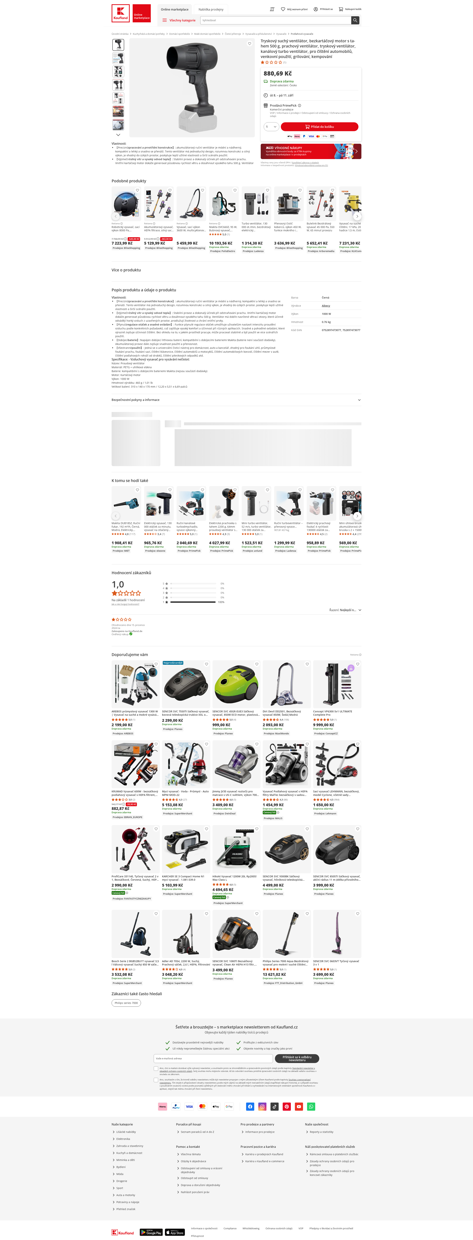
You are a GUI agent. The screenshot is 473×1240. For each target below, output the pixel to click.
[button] (193, 583)
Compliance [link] (230, 1228)
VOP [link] (301, 1228)
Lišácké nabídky (126, 1132)
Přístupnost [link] (197, 1236)
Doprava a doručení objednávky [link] (200, 1185)
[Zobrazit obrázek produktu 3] (118, 71)
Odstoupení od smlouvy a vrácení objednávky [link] (201, 1170)
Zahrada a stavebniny (129, 1146)
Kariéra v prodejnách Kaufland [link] (264, 1154)
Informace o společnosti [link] (204, 1228)
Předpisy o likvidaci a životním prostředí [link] (331, 1228)
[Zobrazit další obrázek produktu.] (118, 134)
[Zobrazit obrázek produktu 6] (118, 111)
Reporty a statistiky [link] (321, 1132)
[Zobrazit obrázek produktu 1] (118, 45)
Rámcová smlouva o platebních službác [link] (334, 1154)
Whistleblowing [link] (251, 1228)
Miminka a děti (125, 1160)
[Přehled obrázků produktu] (118, 87)
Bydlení (121, 1167)
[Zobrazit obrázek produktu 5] (118, 98)
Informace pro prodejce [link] (260, 1132)
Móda (119, 1174)
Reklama (116, 223)
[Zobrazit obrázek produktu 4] (118, 85)
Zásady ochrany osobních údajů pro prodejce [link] (332, 1163)
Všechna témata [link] (191, 1154)
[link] (211, 9)
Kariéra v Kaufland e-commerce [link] (264, 1161)
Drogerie (121, 1181)
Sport (119, 1188)
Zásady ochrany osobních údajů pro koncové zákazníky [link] (332, 1173)
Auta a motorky (125, 1195)
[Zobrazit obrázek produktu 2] (118, 58)
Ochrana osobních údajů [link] (279, 1228)
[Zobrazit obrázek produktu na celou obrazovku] (192, 87)
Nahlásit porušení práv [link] (195, 1192)
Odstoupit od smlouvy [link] (194, 1178)
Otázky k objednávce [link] (193, 1161)
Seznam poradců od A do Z (197, 1132)
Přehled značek (125, 1209)
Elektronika (123, 1139)
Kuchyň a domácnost (129, 1153)
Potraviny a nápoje (127, 1202)
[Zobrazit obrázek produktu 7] (118, 125)
